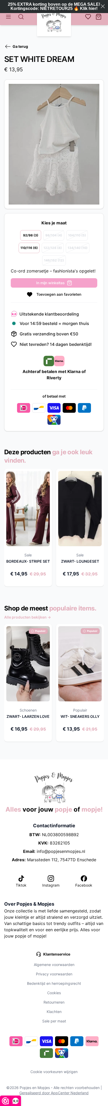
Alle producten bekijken (27, 617)
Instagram (51, 885)
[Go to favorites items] (88, 17)
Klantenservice (56, 954)
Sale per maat (54, 1021)
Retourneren (54, 1002)
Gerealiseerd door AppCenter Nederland (54, 1093)
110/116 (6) (29, 248)
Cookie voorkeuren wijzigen (54, 1071)
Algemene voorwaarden (54, 964)
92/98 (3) (30, 235)
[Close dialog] (103, 6)
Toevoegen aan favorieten (58, 294)
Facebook (83, 885)
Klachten (54, 1011)
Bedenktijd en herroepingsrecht (54, 983)
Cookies (54, 993)
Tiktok (21, 885)
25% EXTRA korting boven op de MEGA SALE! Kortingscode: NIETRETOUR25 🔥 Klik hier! (54, 6)
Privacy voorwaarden (54, 974)
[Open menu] (8, 16)
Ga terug (20, 46)
